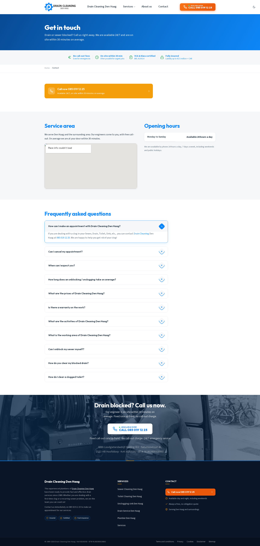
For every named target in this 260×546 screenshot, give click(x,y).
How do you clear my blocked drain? (68, 363)
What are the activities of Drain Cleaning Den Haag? (78, 321)
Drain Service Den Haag (129, 511)
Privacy (180, 541)
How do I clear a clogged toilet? (66, 376)
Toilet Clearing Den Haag (130, 496)
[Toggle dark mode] (254, 7)
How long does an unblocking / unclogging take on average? (82, 279)
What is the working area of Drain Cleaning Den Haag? (79, 335)
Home (47, 68)
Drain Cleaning (141, 233)
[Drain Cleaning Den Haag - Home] (60, 7)
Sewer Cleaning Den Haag (130, 489)
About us (147, 6)
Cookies (190, 541)
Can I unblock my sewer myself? (66, 349)
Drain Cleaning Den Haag (101, 6)
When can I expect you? (61, 265)
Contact (163, 6)
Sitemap (212, 541)
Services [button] (128, 6)
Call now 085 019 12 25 (183, 492)
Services (122, 525)
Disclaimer (201, 541)
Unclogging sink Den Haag (130, 503)
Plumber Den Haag (126, 518)
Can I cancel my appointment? (65, 251)
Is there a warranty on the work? (66, 307)
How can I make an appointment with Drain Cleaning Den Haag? (84, 226)
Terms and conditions (165, 541)
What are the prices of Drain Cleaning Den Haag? (76, 293)
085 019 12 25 (63, 237)
